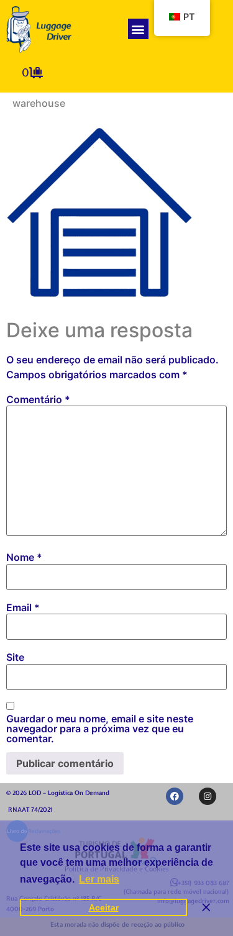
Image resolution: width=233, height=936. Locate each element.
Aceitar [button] (104, 907)
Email (23, 607)
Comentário (38, 399)
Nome (24, 557)
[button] (138, 29)
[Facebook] (174, 796)
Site (15, 657)
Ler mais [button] (99, 879)
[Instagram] (207, 796)
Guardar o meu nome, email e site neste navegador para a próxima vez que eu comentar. (99, 728)
